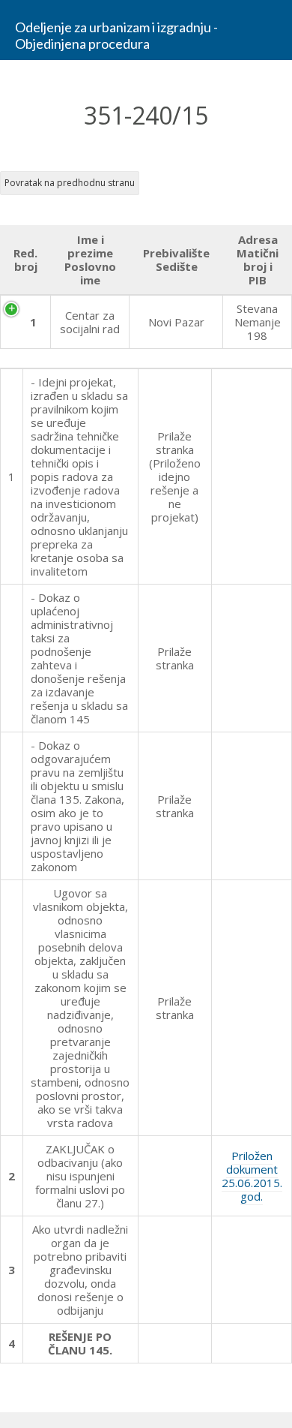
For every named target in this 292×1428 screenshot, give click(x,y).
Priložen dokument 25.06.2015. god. (252, 1176)
